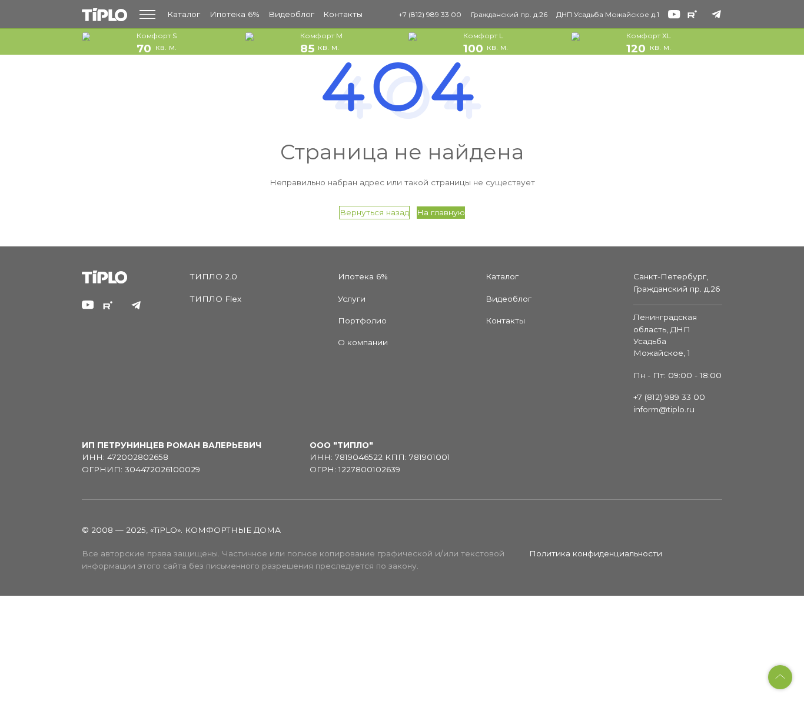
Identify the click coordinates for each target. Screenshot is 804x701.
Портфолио (362, 320)
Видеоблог (291, 14)
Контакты (343, 14)
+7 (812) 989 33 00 (429, 14)
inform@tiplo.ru (664, 409)
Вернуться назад (374, 212)
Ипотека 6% (235, 14)
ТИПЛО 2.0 (213, 276)
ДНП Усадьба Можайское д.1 (607, 14)
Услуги (352, 298)
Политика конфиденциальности (595, 553)
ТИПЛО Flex (215, 298)
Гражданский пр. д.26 (509, 14)
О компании (363, 342)
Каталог (183, 14)
